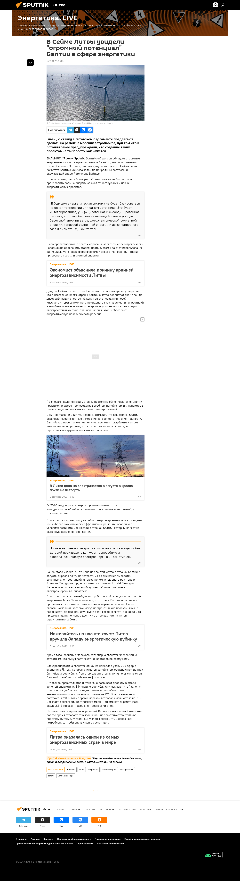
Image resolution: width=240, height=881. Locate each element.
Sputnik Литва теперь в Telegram (69, 758)
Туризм (158, 809)
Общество (90, 809)
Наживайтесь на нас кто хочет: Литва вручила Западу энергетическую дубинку (93, 636)
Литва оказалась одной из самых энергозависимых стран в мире (84, 739)
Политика (74, 809)
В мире (60, 809)
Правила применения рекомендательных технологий (44, 843)
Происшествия (127, 809)
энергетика (93, 769)
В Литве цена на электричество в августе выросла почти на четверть (91, 488)
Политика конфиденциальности (74, 839)
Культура (145, 809)
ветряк (51, 775)
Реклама (35, 839)
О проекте (21, 839)
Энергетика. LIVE (62, 264)
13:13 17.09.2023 (55, 61)
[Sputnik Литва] (33, 9)
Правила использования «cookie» (142, 839)
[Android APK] (213, 855)
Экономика (107, 809)
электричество (126, 769)
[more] (139, 235)
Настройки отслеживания (110, 843)
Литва (81, 769)
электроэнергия (109, 769)
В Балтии (71, 769)
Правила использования (107, 839)
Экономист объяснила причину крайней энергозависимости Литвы (92, 272)
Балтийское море (65, 775)
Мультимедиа (175, 809)
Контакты (48, 839)
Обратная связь (85, 843)
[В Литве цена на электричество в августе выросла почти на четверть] (95, 456)
